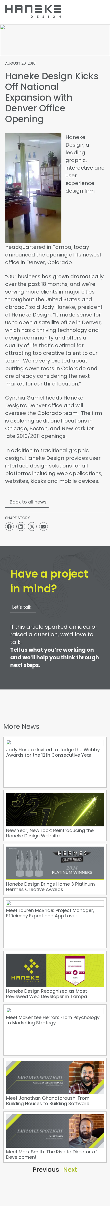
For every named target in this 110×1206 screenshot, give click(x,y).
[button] (9, 526)
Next (70, 1169)
